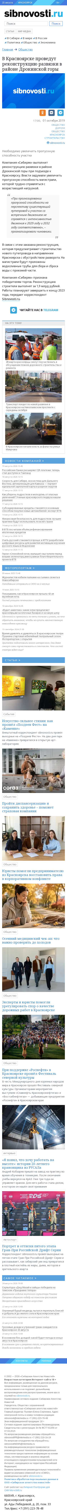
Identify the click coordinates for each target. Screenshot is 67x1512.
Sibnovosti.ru (11, 299)
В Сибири (13, 38)
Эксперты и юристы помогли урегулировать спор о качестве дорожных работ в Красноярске (28, 1006)
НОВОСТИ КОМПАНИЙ (24, 461)
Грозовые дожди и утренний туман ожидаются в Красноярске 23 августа (29, 1328)
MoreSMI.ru (16, 1490)
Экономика (47, 42)
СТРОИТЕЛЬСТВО (54, 137)
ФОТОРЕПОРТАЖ (20, 568)
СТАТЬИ (13, 660)
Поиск (56, 24)
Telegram (50, 310)
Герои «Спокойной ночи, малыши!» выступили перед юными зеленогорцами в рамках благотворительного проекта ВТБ (32, 556)
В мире (27, 38)
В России (41, 38)
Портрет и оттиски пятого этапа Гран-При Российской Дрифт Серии (31, 1248)
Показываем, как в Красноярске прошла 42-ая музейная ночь (28, 595)
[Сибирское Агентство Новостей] (33, 13)
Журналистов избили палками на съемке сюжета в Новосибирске (31, 579)
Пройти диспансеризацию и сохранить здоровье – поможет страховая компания (28, 807)
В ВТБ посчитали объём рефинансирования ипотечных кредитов (27, 531)
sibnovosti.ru (23, 1395)
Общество (30, 42)
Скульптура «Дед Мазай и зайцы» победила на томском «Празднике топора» (28, 1289)
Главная (7, 49)
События (8, 714)
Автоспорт (10, 1239)
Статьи (10, 31)
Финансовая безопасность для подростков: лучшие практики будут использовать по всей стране (31, 520)
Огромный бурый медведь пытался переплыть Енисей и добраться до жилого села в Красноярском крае (33, 1312)
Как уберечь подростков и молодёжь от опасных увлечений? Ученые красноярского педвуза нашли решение (31, 497)
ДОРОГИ (60, 128)
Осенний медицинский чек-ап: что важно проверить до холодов (30, 940)
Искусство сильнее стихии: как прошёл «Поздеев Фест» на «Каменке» (27, 725)
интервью (9, 1153)
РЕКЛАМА (46, 1360)
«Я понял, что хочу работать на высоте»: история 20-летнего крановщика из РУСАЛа (28, 1164)
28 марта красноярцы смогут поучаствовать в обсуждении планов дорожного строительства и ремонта (33, 365)
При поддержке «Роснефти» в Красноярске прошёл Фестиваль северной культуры (29, 1074)
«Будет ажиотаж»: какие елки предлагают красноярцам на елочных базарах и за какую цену (30, 611)
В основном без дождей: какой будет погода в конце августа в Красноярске (32, 1339)
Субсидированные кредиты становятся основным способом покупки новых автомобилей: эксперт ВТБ (31, 509)
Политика (13, 42)
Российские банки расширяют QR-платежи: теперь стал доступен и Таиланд (31, 471)
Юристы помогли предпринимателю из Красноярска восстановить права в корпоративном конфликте (33, 875)
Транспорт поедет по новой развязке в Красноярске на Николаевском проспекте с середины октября (30, 407)
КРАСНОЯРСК (25, 2)
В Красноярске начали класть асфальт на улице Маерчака (33, 448)
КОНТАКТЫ (22, 1360)
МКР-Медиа (24, 31)
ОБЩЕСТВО (58, 124)
